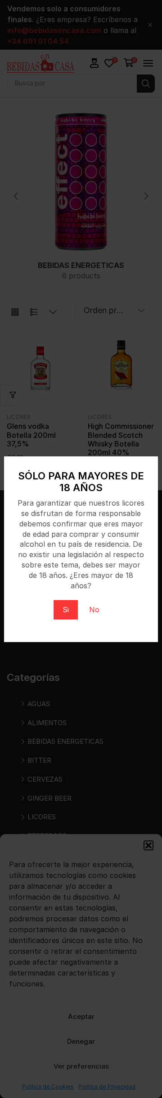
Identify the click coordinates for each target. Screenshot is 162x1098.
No (94, 609)
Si (66, 609)
